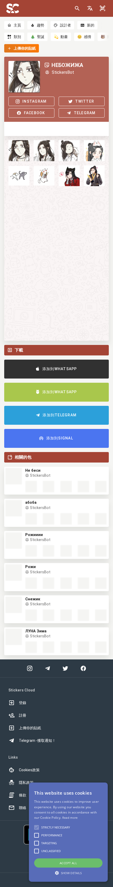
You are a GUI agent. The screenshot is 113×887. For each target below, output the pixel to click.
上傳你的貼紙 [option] (30, 728)
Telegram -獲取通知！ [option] (37, 740)
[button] (90, 8)
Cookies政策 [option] (29, 770)
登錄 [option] (22, 703)
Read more (70, 818)
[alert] (68, 832)
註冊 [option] (22, 715)
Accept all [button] (68, 863)
